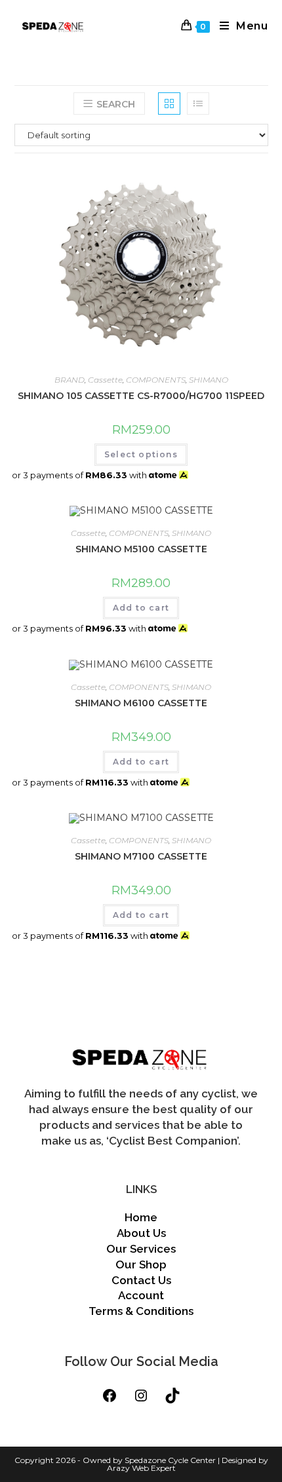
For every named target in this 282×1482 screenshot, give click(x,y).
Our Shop (141, 1264)
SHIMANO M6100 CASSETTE (141, 703)
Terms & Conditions (141, 1311)
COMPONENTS (156, 380)
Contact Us (141, 1280)
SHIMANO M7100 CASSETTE (141, 856)
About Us (141, 1233)
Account (141, 1295)
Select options (141, 454)
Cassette (105, 380)
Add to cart (141, 608)
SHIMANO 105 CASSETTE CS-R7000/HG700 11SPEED (141, 396)
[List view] (198, 103)
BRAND (69, 380)
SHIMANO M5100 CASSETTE (141, 549)
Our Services (141, 1248)
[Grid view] (169, 103)
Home (141, 1217)
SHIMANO (208, 380)
